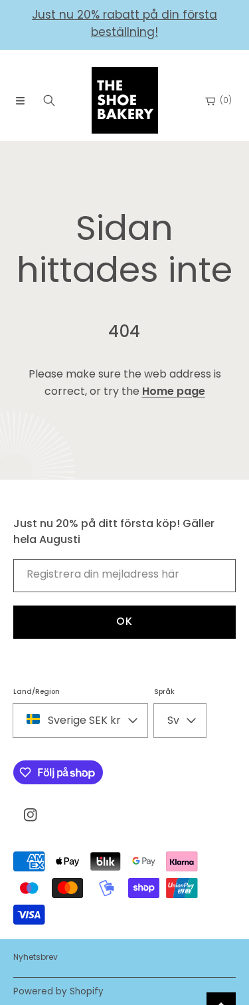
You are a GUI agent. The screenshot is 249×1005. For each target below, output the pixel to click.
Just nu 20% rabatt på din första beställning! (124, 23)
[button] (20, 100)
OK (124, 621)
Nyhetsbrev (35, 956)
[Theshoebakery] (125, 100)
